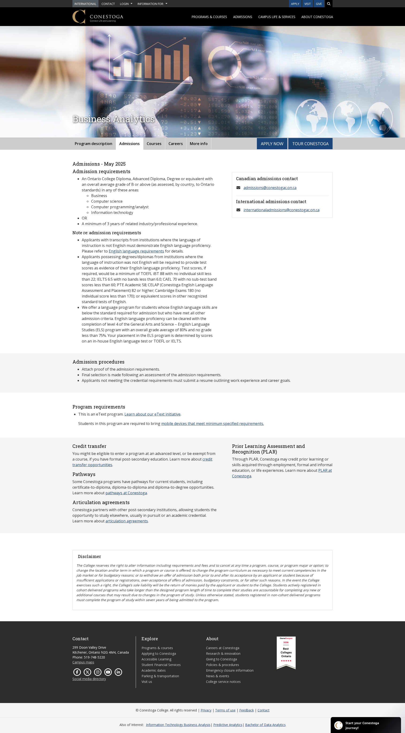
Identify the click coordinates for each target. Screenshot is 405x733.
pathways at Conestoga (126, 492)
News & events (217, 676)
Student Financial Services (161, 664)
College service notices (223, 681)
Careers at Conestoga (222, 648)
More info (199, 143)
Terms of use (225, 710)
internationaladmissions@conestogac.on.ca (281, 209)
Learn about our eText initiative (152, 414)
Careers (176, 143)
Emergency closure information (230, 670)
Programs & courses (209, 17)
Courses (154, 143)
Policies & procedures (222, 664)
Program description (93, 143)
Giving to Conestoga (221, 659)
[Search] (329, 3)
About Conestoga (317, 17)
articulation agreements (126, 521)
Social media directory (89, 679)
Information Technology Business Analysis (178, 724)
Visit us (147, 681)
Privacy (206, 710)
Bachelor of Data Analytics (265, 724)
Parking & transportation (160, 676)
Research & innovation (223, 653)
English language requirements (136, 251)
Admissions (242, 17)
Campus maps (83, 662)
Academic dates (154, 670)
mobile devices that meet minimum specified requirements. (212, 423)
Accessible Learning (156, 659)
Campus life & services (276, 17)
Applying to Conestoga (159, 653)
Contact (264, 710)
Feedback (246, 710)
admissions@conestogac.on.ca (270, 187)
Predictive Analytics (227, 724)
